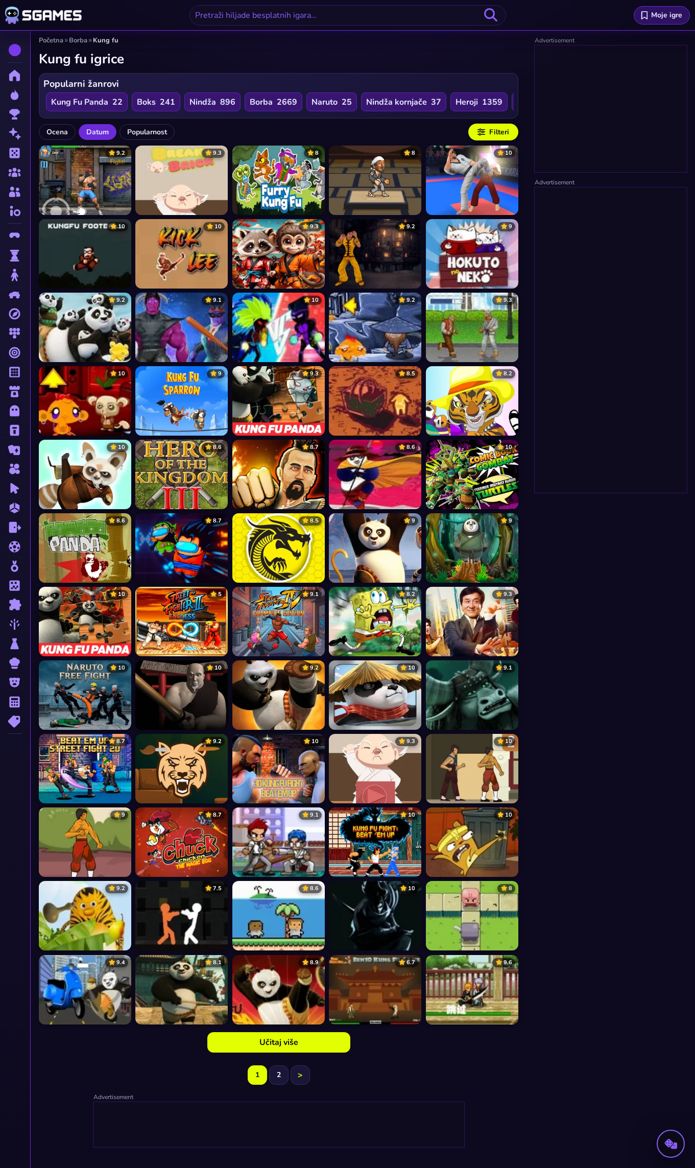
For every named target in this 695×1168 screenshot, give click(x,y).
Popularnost (147, 132)
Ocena (57, 132)
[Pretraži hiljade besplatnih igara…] (490, 15)
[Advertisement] (279, 1125)
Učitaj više (278, 1042)
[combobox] (347, 15)
